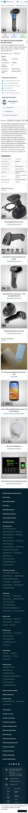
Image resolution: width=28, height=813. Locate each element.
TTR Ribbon (15, 656)
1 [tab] (9, 31)
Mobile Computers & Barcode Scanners (14, 413)
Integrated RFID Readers (19, 575)
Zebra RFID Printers (20, 701)
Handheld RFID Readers (7, 575)
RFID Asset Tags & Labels (8, 531)
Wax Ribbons (13, 653)
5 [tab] (18, 31)
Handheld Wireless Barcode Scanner (14, 331)
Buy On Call (13, 37)
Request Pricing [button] (5, 37)
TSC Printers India (18, 633)
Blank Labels (12, 625)
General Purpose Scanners (8, 682)
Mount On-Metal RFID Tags (8, 534)
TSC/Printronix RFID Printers (8, 701)
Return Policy (17, 788)
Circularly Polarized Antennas (9, 604)
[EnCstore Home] (8, 1)
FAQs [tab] (23, 120)
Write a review (17, 53)
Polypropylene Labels (7, 622)
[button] (1, 1)
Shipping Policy (16, 792)
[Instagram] (16, 764)
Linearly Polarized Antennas (8, 601)
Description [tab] (3, 120)
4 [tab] (16, 31)
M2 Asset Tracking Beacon (14, 446)
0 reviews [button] (10, 53)
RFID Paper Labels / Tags (8, 537)
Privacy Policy (8, 797)
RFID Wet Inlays (19, 534)
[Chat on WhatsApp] (22, 2)
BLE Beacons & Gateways (14, 448)
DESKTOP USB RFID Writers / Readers (10, 578)
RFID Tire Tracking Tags (7, 543)
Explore (8, 791)
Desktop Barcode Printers (8, 636)
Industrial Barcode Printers (8, 639)
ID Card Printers (6, 645)
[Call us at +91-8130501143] (25, 2)
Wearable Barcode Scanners (8, 667)
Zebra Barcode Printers (7, 633)
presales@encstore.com (15, 781)
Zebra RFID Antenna (7, 595)
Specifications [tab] (10, 120)
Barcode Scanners (10, 5)
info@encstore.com (14, 778)
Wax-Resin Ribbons (7, 656)
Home (2, 5)
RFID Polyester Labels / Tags (8, 540)
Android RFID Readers (7, 584)
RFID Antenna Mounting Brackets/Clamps (11, 607)
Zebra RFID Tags (18, 531)
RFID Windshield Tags (7, 555)
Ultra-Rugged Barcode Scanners (9, 685)
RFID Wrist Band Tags (7, 552)
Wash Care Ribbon (6, 659)
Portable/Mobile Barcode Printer (9, 642)
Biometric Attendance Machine (14, 483)
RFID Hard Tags (20, 540)
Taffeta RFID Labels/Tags (8, 564)
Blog (8, 793)
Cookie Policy (8, 801)
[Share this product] (25, 9)
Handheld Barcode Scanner (14, 224)
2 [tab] (12, 31)
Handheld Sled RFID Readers (8, 587)
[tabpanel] (14, 20)
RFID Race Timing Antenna (18, 598)
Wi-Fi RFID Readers (6, 581)
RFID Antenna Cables (7, 610)
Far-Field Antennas (17, 595)
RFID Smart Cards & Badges (8, 558)
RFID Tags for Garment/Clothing (9, 528)
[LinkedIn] (11, 764)
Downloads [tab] (17, 120)
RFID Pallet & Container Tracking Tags (10, 549)
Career (15, 799)
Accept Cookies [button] (22, 811)
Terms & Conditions (16, 796)
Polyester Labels (17, 618)
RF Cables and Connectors (19, 610)
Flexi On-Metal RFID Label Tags (9, 561)
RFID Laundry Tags (20, 546)
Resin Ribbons (6, 653)
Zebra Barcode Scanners (8, 670)
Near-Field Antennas (7, 598)
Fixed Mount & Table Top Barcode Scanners (11, 676)
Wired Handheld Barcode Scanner (14, 222)
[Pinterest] (18, 764)
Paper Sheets (14, 376)
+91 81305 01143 (13, 784)
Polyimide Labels (17, 622)
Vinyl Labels (5, 625)
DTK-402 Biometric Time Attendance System (14, 481)
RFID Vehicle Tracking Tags (8, 546)
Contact (16, 802)
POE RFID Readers (16, 581)
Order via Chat (23, 37)
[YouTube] (14, 764)
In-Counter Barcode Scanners (9, 679)
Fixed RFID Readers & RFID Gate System (11, 572)
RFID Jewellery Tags (18, 552)
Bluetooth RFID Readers (18, 584)
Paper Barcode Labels (7, 618)
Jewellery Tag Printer (7, 704)
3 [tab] (14, 31)
